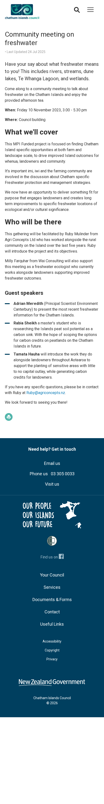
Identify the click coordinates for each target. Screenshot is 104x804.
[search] (77, 11)
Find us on (49, 557)
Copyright (52, 650)
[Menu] (90, 10)
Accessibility (52, 641)
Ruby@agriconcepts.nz (45, 392)
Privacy (52, 659)
